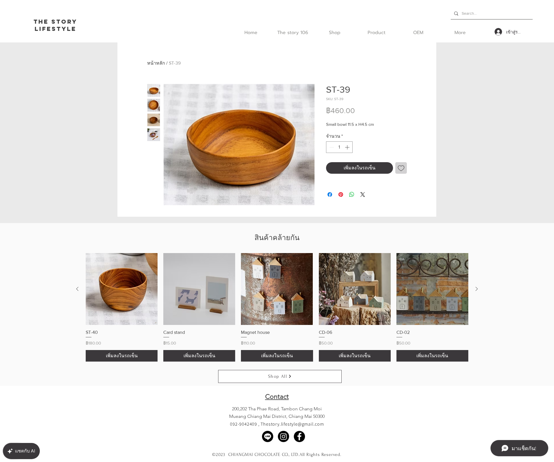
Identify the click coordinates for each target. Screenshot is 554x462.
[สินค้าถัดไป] (476, 288)
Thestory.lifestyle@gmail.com (292, 424)
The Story (55, 21)
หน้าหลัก (156, 63)
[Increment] (348, 147)
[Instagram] (283, 436)
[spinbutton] (339, 147)
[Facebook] (299, 436)
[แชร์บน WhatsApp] (351, 194)
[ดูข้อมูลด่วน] (122, 289)
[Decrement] (331, 147)
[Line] (267, 436)
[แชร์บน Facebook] (329, 194)
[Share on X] (362, 194)
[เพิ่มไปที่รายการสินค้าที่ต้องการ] (401, 168)
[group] (277, 307)
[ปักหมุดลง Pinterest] (340, 194)
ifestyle (57, 28)
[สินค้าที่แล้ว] (77, 288)
